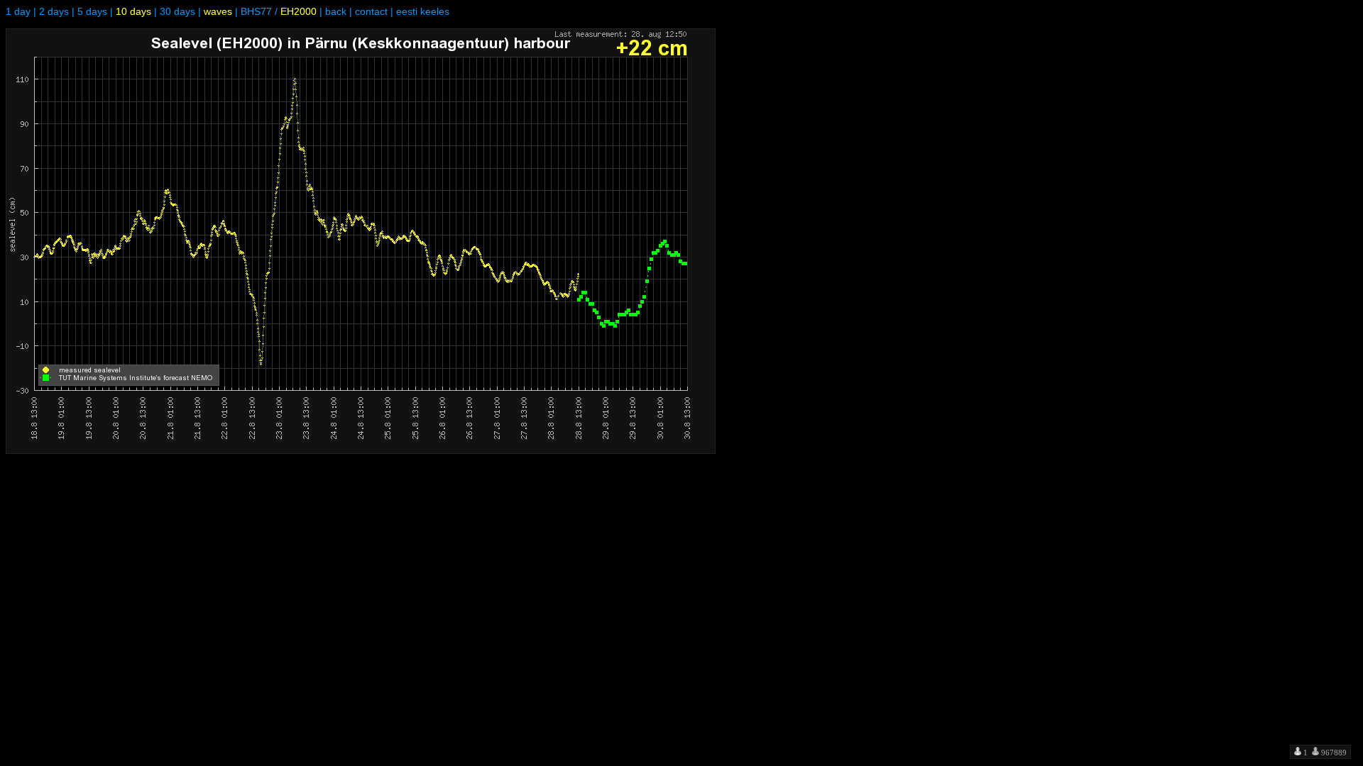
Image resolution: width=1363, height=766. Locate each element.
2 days (54, 11)
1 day (18, 11)
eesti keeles (422, 11)
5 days (92, 11)
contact (371, 11)
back (335, 11)
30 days (177, 11)
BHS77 (256, 11)
